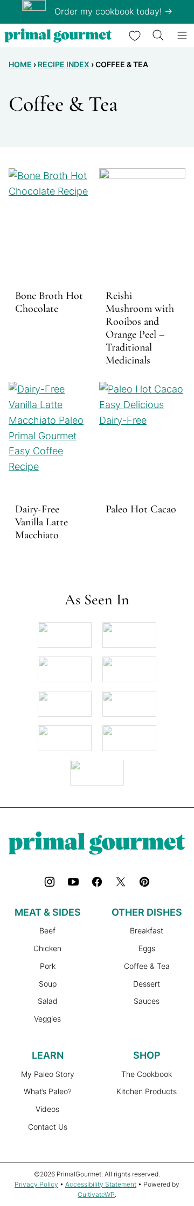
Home (20, 64)
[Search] (158, 35)
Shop (147, 1055)
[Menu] (182, 35)
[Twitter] (121, 882)
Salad (48, 1000)
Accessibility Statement (100, 1184)
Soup (48, 983)
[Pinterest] (144, 882)
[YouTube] (73, 882)
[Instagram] (49, 882)
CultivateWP (96, 1194)
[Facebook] (97, 882)
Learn (48, 1055)
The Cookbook (146, 1074)
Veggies (47, 1018)
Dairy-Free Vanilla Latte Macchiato (41, 522)
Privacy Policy (36, 1184)
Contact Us (47, 1126)
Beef (47, 930)
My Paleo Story (47, 1074)
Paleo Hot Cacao (141, 509)
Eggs (146, 948)
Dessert (146, 983)
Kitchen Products (146, 1091)
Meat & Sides (48, 912)
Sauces (147, 1000)
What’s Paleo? (48, 1091)
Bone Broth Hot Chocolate (49, 302)
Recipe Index (63, 64)
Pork (48, 965)
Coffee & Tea (147, 965)
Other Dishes (147, 912)
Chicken (47, 948)
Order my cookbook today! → (113, 11)
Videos (47, 1109)
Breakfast (146, 930)
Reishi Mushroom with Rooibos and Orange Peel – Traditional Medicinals (140, 328)
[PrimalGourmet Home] (58, 35)
